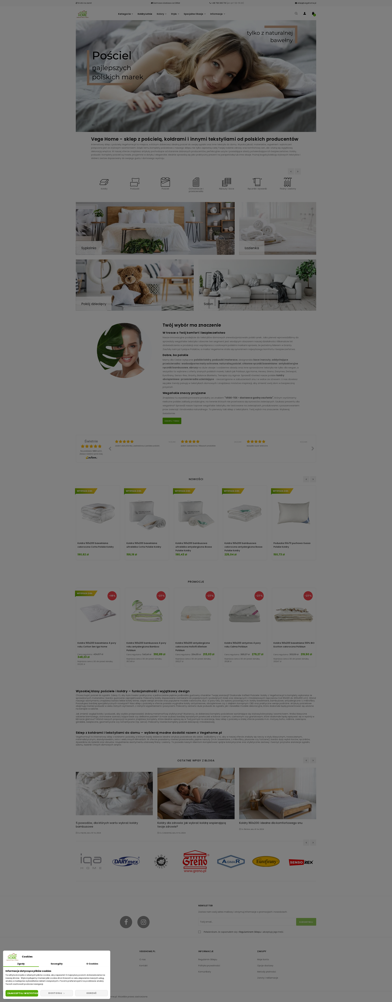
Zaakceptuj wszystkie (22, 993)
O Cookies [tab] (92, 963)
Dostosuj (55, 993)
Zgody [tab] (21, 963)
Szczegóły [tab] (57, 963)
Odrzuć (91, 993)
